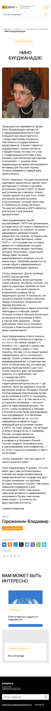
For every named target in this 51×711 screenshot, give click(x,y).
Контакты (39, 705)
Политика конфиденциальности (17, 705)
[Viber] (33, 544)
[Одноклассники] (10, 544)
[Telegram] (27, 544)
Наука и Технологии (18, 648)
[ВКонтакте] (4, 544)
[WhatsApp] (38, 544)
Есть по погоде (16, 655)
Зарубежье (14, 609)
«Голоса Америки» (13, 170)
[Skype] (44, 544)
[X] (21, 544)
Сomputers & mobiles (24, 41)
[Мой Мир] (15, 544)
